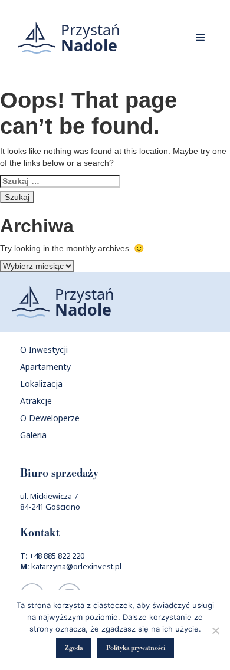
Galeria (33, 435)
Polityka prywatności (135, 647)
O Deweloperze (50, 417)
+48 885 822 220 (56, 555)
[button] (200, 37)
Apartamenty (45, 366)
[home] (66, 37)
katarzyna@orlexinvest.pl (76, 566)
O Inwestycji (44, 349)
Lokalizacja (41, 383)
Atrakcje (36, 400)
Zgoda (74, 647)
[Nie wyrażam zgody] (215, 630)
